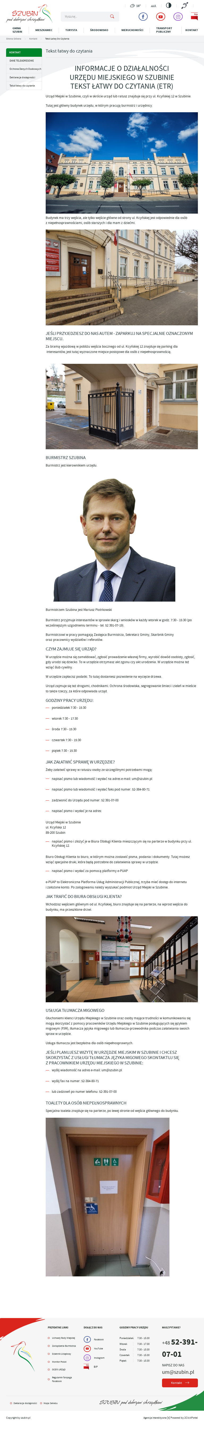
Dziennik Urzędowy (61, 1353)
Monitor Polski (59, 1361)
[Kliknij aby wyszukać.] (112, 16)
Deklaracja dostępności (22, 77)
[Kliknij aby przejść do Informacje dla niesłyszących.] (184, 6)
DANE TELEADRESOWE (22, 60)
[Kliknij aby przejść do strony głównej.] (29, 22)
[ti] (168, 1417)
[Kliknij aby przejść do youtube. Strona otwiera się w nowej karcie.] (160, 16)
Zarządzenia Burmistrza (64, 1346)
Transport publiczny (164, 30)
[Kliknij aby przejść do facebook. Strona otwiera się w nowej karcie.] (143, 16)
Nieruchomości (132, 30)
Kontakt (191, 30)
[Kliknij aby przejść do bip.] (194, 16)
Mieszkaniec (43, 30)
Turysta (71, 30)
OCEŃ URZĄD (59, 1369)
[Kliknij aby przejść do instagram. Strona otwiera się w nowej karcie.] (177, 16)
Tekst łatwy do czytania (22, 85)
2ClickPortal (191, 1417)
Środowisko (99, 30)
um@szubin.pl (178, 1371)
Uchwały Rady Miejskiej (63, 1338)
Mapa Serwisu (51, 1403)
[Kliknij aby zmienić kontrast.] (168, 5)
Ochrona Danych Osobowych (25, 69)
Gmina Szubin (17, 30)
